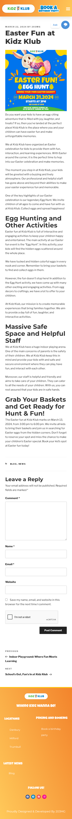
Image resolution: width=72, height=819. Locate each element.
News (22, 464)
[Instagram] (44, 797)
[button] (68, 8)
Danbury (15, 729)
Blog (13, 464)
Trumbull (15, 746)
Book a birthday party (51, 732)
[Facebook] (28, 797)
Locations (12, 719)
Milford (14, 738)
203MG (36, 27)
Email (9, 564)
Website (10, 582)
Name (10, 546)
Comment (12, 498)
